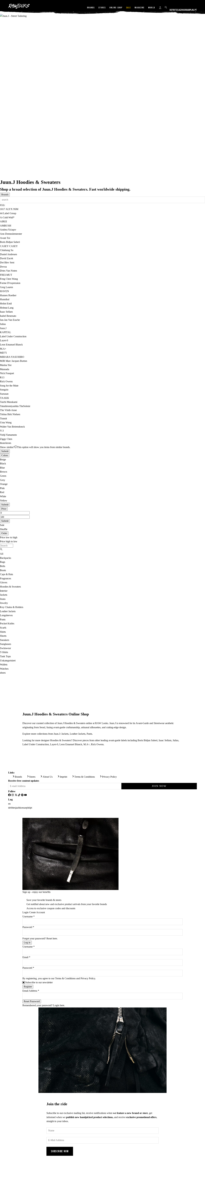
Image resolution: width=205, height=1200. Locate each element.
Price (3, 508)
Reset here (51, 938)
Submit (4, 451)
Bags (2, 562)
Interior (3, 590)
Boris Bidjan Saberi (147, 740)
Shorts (3, 635)
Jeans (2, 599)
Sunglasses (5, 644)
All (1, 553)
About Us (48, 776)
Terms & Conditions (84, 776)
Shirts (3, 631)
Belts (2, 566)
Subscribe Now (60, 1151)
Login (25, 912)
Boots (3, 570)
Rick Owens (97, 744)
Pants (2, 619)
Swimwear (5, 648)
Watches (4, 668)
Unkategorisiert (8, 660)
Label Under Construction (35, 744)
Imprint (63, 776)
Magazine (139, 7)
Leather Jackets (8, 611)
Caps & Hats (6, 574)
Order (4, 533)
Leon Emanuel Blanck (70, 744)
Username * (28, 916)
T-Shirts (4, 652)
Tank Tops (5, 656)
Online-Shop (116, 7)
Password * (28, 927)
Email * (26, 957)
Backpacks (5, 558)
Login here (58, 1005)
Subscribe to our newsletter (39, 982)
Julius (175, 740)
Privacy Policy (109, 776)
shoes (3, 672)
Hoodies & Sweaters (10, 586)
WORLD (151, 7)
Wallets (3, 664)
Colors (4, 455)
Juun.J (47, 189)
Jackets (3, 594)
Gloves (3, 582)
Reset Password (32, 1001)
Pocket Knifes (7, 623)
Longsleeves (6, 615)
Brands (91, 7)
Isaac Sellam (165, 740)
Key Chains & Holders (11, 607)
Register (28, 986)
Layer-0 (54, 744)
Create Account (37, 912)
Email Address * (30, 990)
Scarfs (3, 627)
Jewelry (4, 603)
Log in (27, 942)
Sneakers (4, 640)
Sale (128, 7)
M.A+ (86, 744)
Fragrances (5, 578)
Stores (102, 7)
